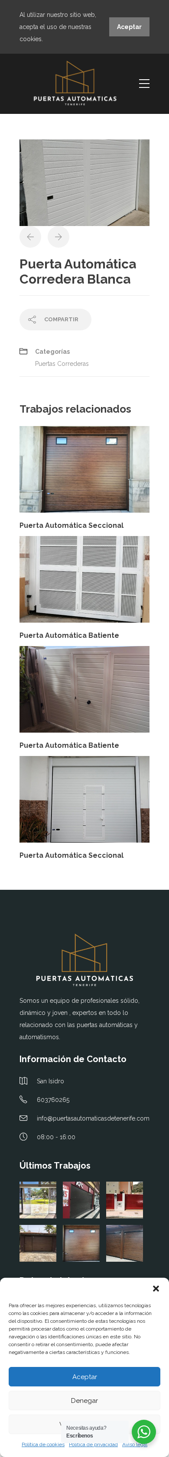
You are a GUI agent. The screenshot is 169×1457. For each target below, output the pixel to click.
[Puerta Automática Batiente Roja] (124, 1200)
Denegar (84, 1401)
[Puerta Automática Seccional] (38, 1243)
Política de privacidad (93, 1444)
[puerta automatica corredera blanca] (85, 182)
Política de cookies (43, 1444)
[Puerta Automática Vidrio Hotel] (38, 1200)
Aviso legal (134, 1444)
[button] (156, 1288)
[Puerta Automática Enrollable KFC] (81, 1200)
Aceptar (84, 1377)
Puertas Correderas (62, 363)
